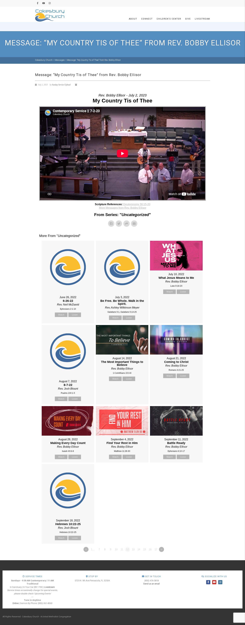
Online (15, 603)
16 (150, 549)
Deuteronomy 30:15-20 (136, 204)
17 (155, 549)
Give (188, 19)
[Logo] (49, 15)
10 (116, 549)
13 (133, 549)
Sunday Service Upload (61, 85)
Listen (75, 315)
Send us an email (151, 583)
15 (144, 549)
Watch (61, 315)
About (133, 19)
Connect (147, 19)
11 (122, 549)
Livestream (202, 19)
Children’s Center (169, 19)
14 (139, 549)
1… (93, 549)
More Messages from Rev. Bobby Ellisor (122, 207)
